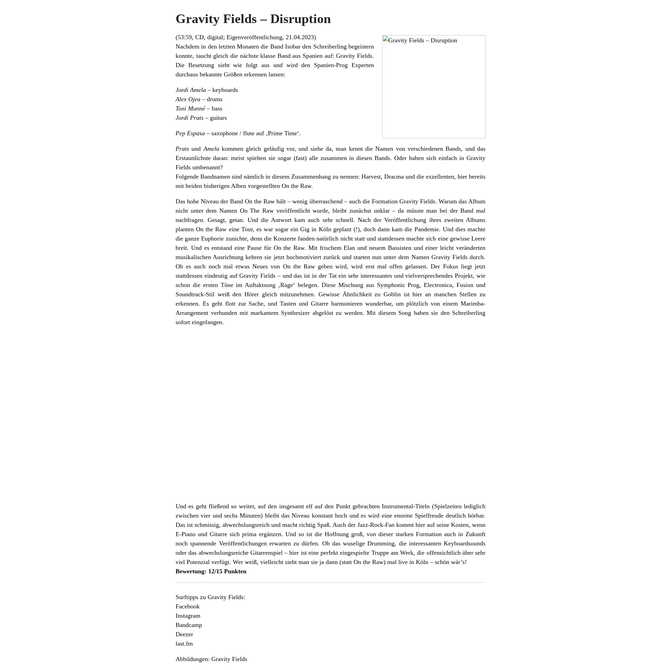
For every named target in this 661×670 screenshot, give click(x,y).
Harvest (371, 176)
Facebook (188, 606)
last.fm (184, 643)
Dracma (394, 176)
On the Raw (296, 185)
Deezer (184, 634)
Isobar (293, 46)
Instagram (188, 615)
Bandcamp (189, 624)
